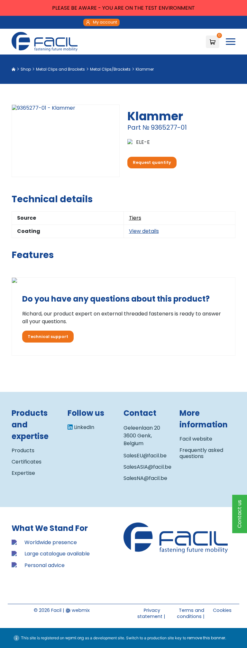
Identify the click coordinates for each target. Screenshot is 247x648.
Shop (26, 69)
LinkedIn (84, 427)
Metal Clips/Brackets (110, 69)
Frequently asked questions (201, 453)
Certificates (26, 462)
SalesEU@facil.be (145, 456)
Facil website (195, 439)
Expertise (23, 473)
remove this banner (206, 638)
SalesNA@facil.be (145, 478)
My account (105, 22)
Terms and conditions (190, 613)
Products (23, 450)
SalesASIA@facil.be (147, 467)
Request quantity (152, 162)
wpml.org (74, 638)
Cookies (222, 610)
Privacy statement (149, 613)
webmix (80, 610)
